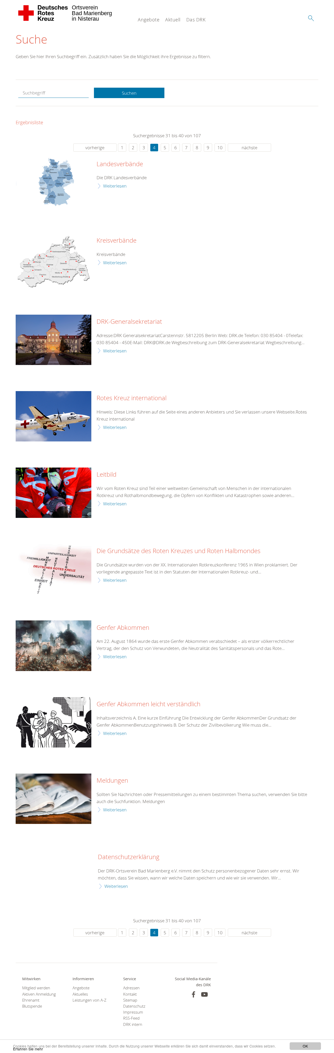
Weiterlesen (115, 186)
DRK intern (132, 1024)
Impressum (133, 1012)
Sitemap (130, 1000)
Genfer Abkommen (123, 628)
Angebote (148, 19)
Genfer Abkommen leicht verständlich (148, 704)
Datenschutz (134, 1006)
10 (220, 148)
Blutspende (32, 1006)
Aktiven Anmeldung (39, 994)
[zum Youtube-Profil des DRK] (204, 994)
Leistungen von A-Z (89, 1000)
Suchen (129, 93)
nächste (249, 148)
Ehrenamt (30, 1000)
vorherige (94, 148)
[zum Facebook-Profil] (193, 994)
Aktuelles (80, 994)
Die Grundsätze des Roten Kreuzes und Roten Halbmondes (178, 551)
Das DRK (196, 19)
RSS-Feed (131, 1018)
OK (305, 1046)
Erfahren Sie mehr (28, 1048)
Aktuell (173, 19)
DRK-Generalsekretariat (129, 322)
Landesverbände (120, 164)
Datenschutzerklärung (128, 857)
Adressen (131, 987)
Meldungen (112, 781)
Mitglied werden (36, 987)
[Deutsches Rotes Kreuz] (43, 13)
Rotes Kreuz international (131, 398)
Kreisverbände (116, 240)
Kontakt (130, 994)
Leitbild (106, 474)
